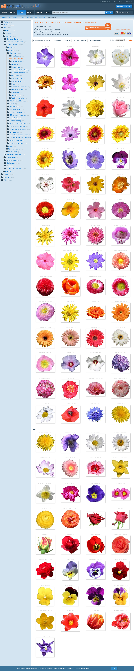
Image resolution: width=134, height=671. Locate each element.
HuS (21, 12)
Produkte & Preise (105, 1)
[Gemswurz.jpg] (70, 322)
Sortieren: (113, 40)
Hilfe (114, 1)
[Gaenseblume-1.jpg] (120, 296)
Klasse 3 (15, 17)
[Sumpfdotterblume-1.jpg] (45, 630)
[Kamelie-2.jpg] (70, 398)
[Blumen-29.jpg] (45, 219)
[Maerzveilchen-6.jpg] (70, 452)
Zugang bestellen (99, 27)
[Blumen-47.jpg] (95, 219)
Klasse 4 (10, 171)
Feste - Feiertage (25, 17)
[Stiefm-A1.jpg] (70, 580)
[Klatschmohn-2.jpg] (70, 422)
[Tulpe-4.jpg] (70, 631)
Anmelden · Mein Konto (124, 6)
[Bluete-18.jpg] (45, 140)
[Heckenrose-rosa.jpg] (45, 372)
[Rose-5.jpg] (95, 526)
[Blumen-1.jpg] (95, 193)
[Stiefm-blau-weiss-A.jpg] (95, 579)
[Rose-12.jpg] (70, 553)
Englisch (30, 12)
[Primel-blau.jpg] (95, 502)
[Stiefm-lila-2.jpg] (95, 605)
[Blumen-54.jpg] (120, 219)
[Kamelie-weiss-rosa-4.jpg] (95, 396)
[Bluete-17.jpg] (120, 117)
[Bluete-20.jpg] (95, 143)
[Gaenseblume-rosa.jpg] (45, 321)
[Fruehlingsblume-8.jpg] (45, 296)
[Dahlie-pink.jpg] (95, 245)
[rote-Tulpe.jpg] (95, 553)
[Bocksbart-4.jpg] (45, 245)
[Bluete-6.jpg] (120, 66)
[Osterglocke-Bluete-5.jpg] (45, 502)
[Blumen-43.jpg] (70, 218)
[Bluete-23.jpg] (70, 169)
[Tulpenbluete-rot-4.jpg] (120, 629)
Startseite (4, 17)
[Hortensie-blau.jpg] (120, 372)
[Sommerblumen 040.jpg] (45, 578)
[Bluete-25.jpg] (120, 169)
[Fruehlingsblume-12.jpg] (70, 295)
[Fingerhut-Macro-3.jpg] (120, 245)
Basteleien (42, 17)
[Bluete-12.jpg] (95, 90)
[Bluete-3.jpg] (70, 66)
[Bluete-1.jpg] (45, 66)
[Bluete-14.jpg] (45, 118)
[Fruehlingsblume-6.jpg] (120, 270)
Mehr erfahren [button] (85, 668)
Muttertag (34, 17)
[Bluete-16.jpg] (95, 118)
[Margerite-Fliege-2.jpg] (120, 451)
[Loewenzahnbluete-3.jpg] (45, 451)
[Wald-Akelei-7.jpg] (45, 656)
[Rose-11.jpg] (45, 554)
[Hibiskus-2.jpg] (70, 372)
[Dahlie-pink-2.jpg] (70, 244)
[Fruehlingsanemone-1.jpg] (70, 271)
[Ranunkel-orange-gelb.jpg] (70, 528)
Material (39, 12)
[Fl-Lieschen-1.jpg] (45, 270)
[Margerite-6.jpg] (95, 451)
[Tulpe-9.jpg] (95, 630)
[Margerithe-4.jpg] (45, 476)
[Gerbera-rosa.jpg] (70, 346)
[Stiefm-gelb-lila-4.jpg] (70, 605)
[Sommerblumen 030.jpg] (120, 553)
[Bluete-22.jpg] (45, 169)
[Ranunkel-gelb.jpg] (45, 529)
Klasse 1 (10, 30)
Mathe (4, 12)
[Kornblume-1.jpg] (95, 422)
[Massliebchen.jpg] (70, 478)
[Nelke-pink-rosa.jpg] (95, 476)
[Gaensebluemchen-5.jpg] (95, 294)
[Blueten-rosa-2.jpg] (70, 192)
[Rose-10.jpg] (120, 529)
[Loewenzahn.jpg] (120, 423)
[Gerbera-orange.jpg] (44, 347)
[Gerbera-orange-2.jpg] (120, 321)
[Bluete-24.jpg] (95, 169)
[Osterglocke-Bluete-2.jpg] (120, 478)
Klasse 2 (10, 33)
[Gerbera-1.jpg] (95, 318)
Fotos (47, 12)
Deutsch (13, 12)
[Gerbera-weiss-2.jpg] (120, 346)
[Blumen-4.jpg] (120, 193)
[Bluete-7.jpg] (45, 90)
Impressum (129, 1)
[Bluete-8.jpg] (70, 92)
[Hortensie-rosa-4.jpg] (45, 398)
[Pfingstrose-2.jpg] (70, 501)
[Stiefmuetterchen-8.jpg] (120, 605)
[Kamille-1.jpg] (45, 422)
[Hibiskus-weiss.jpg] (95, 371)
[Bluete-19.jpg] (70, 141)
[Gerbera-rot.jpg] (95, 347)
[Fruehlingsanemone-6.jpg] (95, 270)
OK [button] (114, 668)
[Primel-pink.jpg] (120, 499)
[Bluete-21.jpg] (120, 142)
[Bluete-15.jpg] (70, 116)
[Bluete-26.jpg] (45, 192)
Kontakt (121, 1)
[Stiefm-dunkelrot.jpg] (120, 580)
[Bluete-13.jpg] (120, 91)
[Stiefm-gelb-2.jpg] (45, 605)
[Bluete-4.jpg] (95, 65)
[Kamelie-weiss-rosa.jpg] (120, 398)
